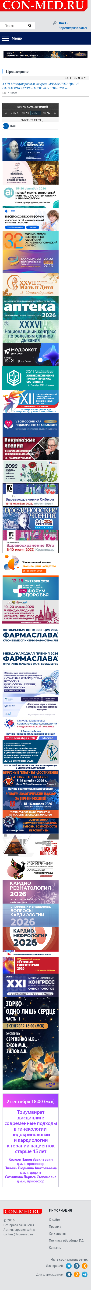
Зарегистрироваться (73, 28)
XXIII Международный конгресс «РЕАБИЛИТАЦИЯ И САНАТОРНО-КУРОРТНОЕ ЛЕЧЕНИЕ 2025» (40, 86)
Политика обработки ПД (66, 1240)
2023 (14, 113)
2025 (35, 113)
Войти (63, 23)
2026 (46, 113)
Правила (55, 1226)
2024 (25, 113)
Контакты (55, 1247)
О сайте (54, 1219)
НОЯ (13, 126)
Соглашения (57, 1233)
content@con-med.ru (18, 1234)
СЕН (5, 126)
